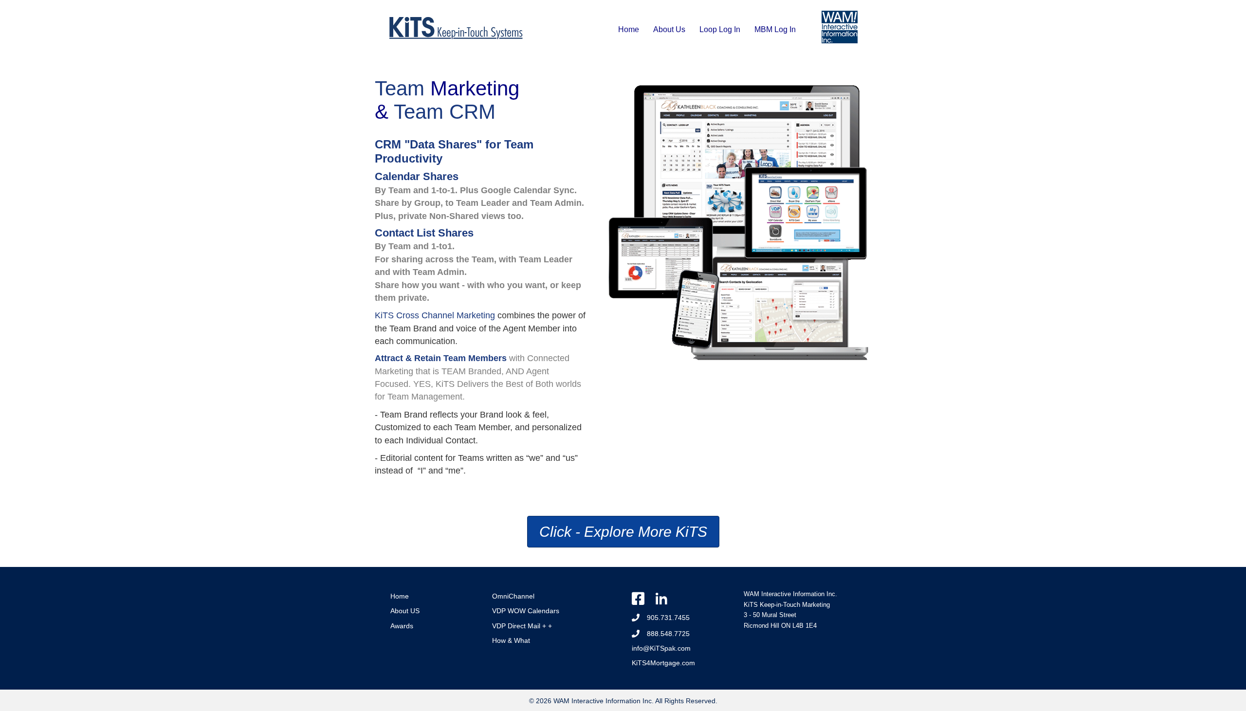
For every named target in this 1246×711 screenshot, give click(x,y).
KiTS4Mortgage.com (663, 663)
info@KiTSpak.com (661, 648)
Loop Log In (719, 29)
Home (628, 29)
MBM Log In (775, 29)
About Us (669, 29)
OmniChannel (513, 596)
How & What (511, 640)
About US (405, 611)
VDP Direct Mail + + (522, 626)
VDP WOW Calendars (525, 611)
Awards (401, 626)
